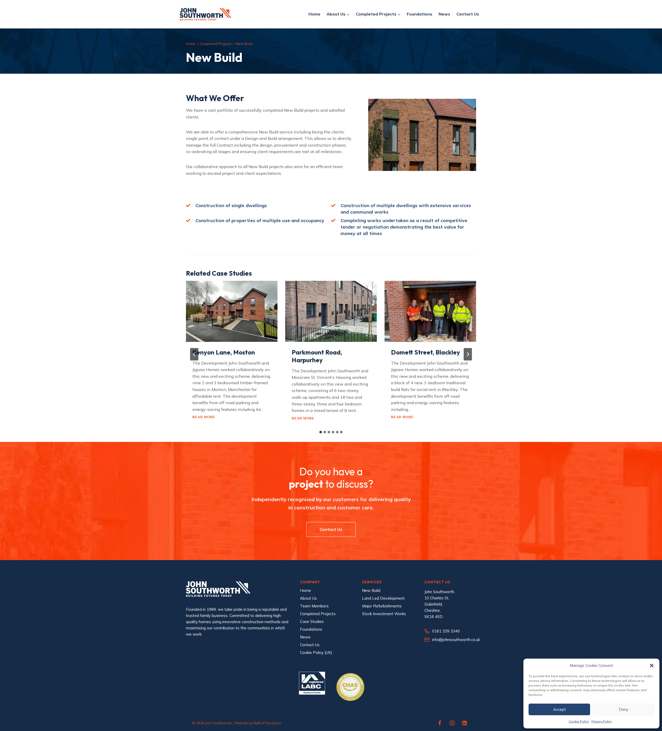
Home (314, 14)
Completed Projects (216, 43)
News (444, 14)
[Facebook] (439, 723)
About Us (308, 598)
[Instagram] (452, 723)
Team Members (314, 606)
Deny (623, 709)
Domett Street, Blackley (426, 352)
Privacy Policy (601, 721)
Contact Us (467, 14)
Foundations (419, 14)
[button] (651, 665)
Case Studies (312, 621)
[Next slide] (468, 354)
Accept (559, 709)
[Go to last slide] (194, 354)
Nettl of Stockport (267, 723)
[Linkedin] (464, 723)
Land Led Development (383, 598)
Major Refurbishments (382, 606)
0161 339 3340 (446, 631)
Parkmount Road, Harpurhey (317, 356)
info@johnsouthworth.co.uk (456, 639)
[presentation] (231, 311)
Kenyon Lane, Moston (223, 352)
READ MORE (203, 417)
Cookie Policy (579, 721)
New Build (371, 590)
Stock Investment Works (384, 613)
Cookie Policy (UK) (316, 652)
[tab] (320, 432)
